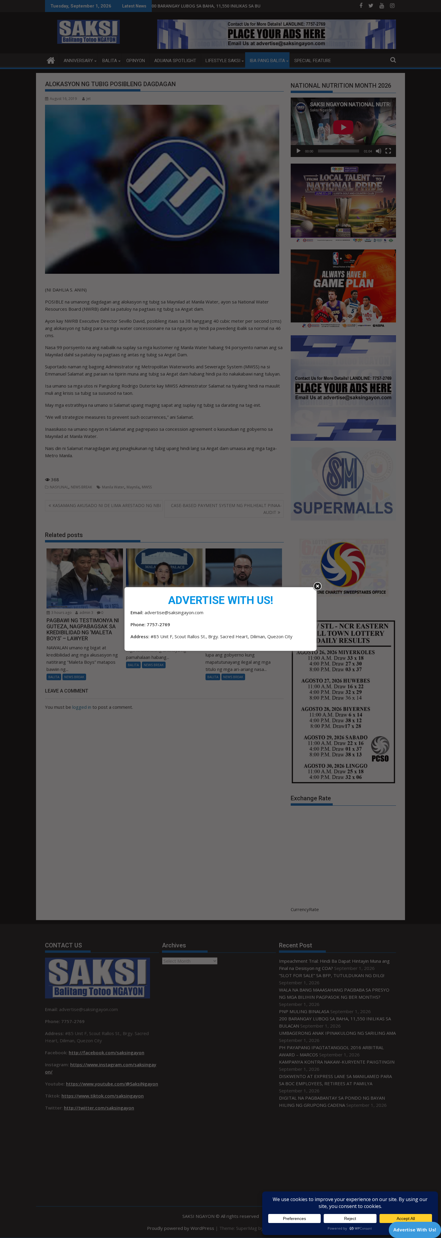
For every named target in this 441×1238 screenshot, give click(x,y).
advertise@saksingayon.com (174, 612)
